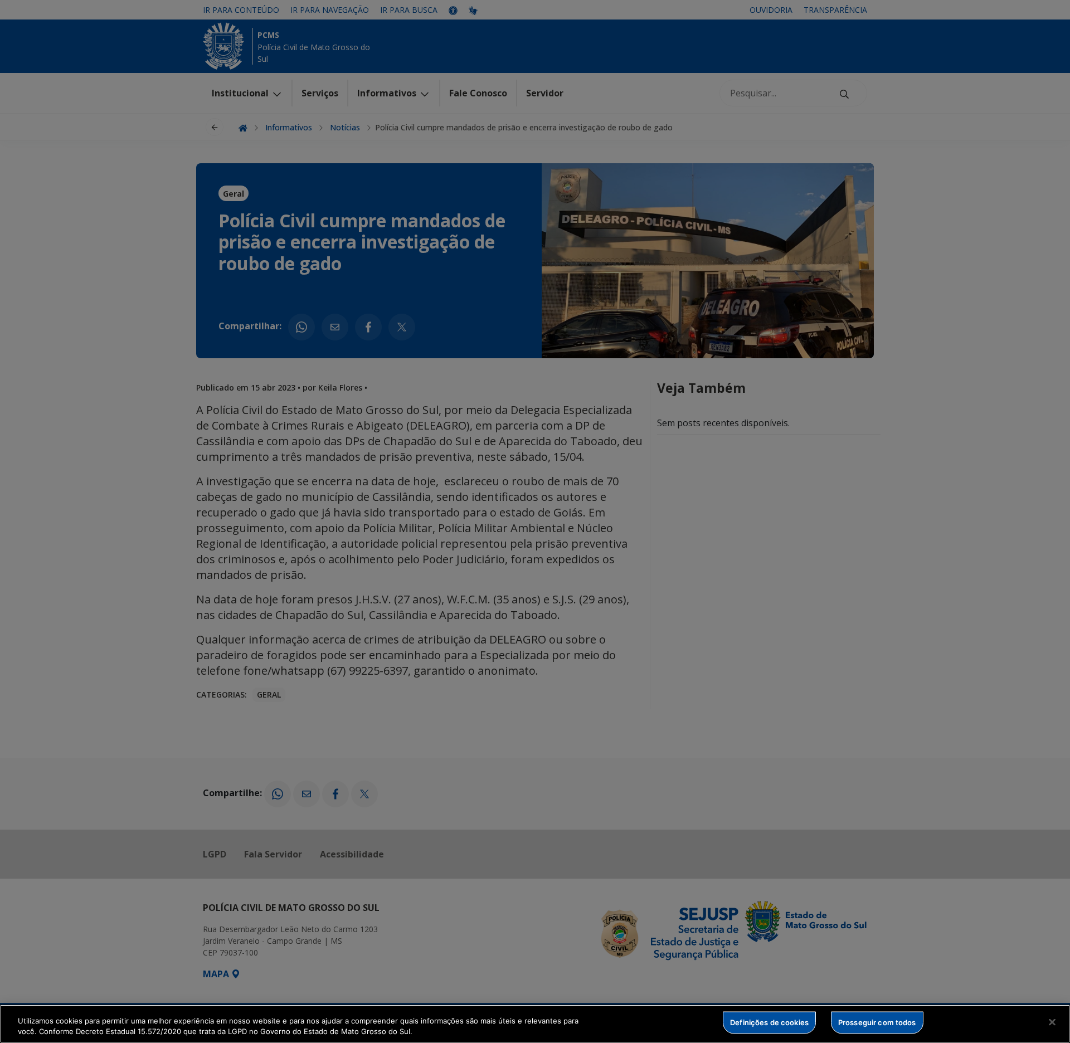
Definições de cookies (769, 1022)
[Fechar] (1052, 1022)
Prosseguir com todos (877, 1022)
